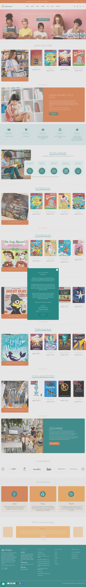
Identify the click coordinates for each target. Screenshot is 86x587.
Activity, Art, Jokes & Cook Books (43, 557)
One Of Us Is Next (36, 399)
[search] (74, 6)
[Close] (57, 269)
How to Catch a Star (78, 305)
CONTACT (57, 564)
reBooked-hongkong (70, 583)
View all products (42, 84)
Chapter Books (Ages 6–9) (44, 563)
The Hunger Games (64, 399)
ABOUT (56, 554)
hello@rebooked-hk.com (9, 565)
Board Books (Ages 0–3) (43, 559)
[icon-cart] (80, 6)
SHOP (56, 556)
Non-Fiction (40, 571)
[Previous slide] (3, 469)
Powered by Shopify (80, 583)
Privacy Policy (75, 554)
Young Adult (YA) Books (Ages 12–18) (43, 569)
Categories (40, 552)
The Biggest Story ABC (64, 305)
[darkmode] (83, 6)
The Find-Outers (79, 258)
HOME (56, 552)
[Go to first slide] (83, 469)
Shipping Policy (75, 558)
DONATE (56, 558)
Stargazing (36, 67)
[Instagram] (76, 1)
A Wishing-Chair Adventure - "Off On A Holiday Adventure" (64, 259)
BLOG (56, 562)
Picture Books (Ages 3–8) (43, 561)
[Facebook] (74, 1)
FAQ (55, 560)
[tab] (41, 539)
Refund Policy (75, 556)
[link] (43, 315)
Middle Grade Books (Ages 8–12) (44, 566)
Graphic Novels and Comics (44, 573)
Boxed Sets (40, 575)
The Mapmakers (64, 67)
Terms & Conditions (76, 552)
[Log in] (77, 6)
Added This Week (41, 554)
